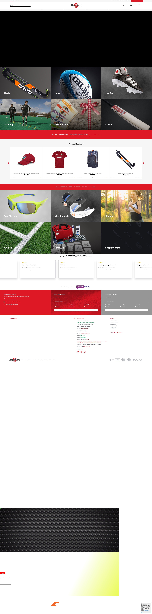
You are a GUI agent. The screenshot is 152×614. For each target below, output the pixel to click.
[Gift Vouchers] (76, 114)
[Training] (25, 114)
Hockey (72, 304)
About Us (113, 1)
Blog (57, 359)
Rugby (57, 306)
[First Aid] (76, 237)
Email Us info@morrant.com (136, 1)
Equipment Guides (52, 359)
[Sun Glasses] (25, 205)
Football (73, 306)
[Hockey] (25, 82)
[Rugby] (76, 82)
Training (87, 306)
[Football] (126, 82)
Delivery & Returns (127, 1)
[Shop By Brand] (126, 237)
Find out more (146, 610)
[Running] (126, 205)
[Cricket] (126, 114)
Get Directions (95, 134)
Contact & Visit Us (119, 1)
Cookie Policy (46, 359)
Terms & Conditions (34, 359)
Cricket (57, 304)
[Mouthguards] (76, 205)
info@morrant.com (86, 346)
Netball (87, 304)
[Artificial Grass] (25, 237)
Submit (76, 310)
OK (141, 612)
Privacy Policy (40, 359)
